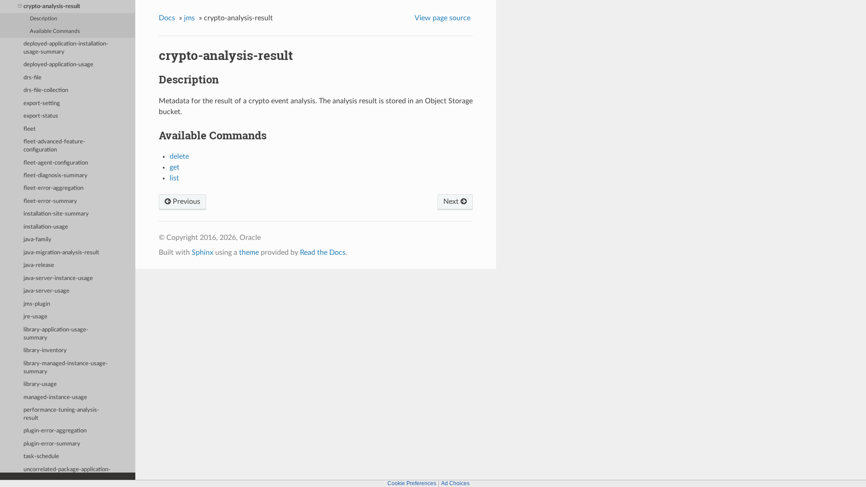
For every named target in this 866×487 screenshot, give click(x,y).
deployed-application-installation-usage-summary (65, 48)
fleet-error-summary (50, 201)
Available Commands (55, 31)
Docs (167, 18)
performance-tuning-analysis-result (61, 414)
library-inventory (45, 351)
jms (189, 18)
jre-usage (35, 317)
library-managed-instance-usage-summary (65, 368)
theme (249, 252)
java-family (37, 240)
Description (43, 18)
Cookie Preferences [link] (411, 483)
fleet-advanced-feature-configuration (54, 146)
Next (452, 201)
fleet (29, 129)
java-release (38, 265)
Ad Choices (455, 483)
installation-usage (45, 227)
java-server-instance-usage (58, 278)
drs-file (32, 78)
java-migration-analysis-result (61, 253)
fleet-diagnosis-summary (55, 176)
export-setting (41, 103)
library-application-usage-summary (55, 334)
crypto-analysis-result (51, 6)
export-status (40, 116)
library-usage (40, 384)
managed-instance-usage (55, 397)
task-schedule (41, 456)
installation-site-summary (56, 214)
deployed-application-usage (58, 65)
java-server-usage (46, 291)
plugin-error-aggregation (55, 431)
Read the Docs (322, 252)
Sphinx (202, 252)
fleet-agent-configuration (55, 163)
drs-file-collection (45, 90)
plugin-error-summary (51, 444)
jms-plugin (36, 304)
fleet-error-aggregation (53, 188)
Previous (185, 201)
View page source (442, 18)
